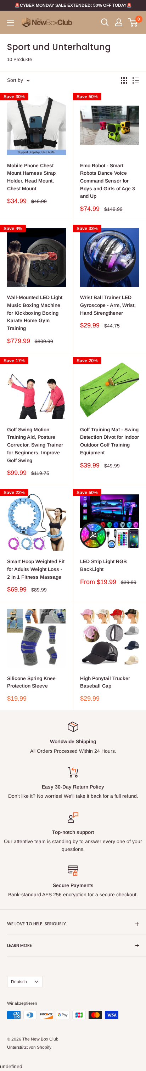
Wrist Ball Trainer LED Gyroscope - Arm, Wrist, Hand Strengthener (108, 305)
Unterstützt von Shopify (29, 1047)
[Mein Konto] (118, 22)
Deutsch (19, 981)
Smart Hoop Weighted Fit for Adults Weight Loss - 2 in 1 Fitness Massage (35, 569)
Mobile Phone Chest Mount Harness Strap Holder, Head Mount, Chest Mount (31, 177)
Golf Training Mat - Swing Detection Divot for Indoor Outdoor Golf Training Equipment (109, 441)
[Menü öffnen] (10, 23)
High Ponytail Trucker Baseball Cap (105, 682)
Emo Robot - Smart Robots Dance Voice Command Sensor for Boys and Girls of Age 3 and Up (107, 181)
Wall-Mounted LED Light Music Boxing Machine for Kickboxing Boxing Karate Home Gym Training (34, 313)
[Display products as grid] (124, 80)
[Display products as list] (136, 80)
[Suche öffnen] (105, 22)
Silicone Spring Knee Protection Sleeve (31, 682)
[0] (133, 22)
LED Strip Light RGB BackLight (103, 565)
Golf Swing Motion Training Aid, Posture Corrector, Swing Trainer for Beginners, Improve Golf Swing (35, 445)
